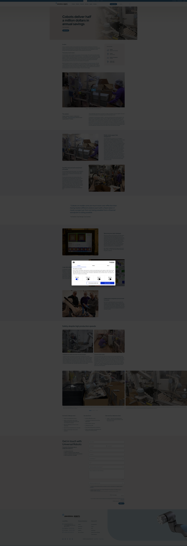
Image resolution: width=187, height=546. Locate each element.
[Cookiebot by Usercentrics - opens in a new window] (110, 262)
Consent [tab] (78, 265)
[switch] (88, 279)
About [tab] (108, 265)
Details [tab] (93, 265)
